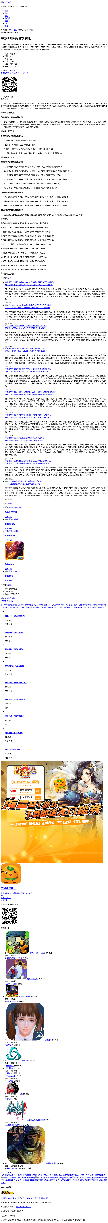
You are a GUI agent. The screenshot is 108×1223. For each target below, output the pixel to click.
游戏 (6, 13)
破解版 (12, 71)
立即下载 (4, 900)
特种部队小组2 (51, 1163)
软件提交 (4, 1198)
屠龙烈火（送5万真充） (14, 733)
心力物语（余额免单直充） (15, 633)
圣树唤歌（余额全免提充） (15, 649)
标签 (6, 26)
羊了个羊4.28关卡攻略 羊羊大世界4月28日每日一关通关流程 (27, 308)
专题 (6, 16)
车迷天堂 (11, 1076)
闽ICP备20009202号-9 (23, 1207)
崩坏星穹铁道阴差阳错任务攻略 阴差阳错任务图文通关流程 (27, 371)
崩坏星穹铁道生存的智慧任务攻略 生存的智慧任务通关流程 (27, 417)
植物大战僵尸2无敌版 (38, 953)
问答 (6, 23)
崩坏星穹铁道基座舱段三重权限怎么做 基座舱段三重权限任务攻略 (29, 394)
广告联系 (36, 1198)
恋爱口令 (48, 1040)
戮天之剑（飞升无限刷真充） (16, 699)
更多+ (10, 278)
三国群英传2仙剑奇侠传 (36, 1120)
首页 (6, 11)
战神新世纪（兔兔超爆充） (15, 666)
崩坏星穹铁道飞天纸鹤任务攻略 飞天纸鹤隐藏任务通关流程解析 (29, 285)
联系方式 (21, 1198)
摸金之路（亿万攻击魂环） (15, 716)
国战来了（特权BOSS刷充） (15, 616)
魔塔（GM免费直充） (13, 749)
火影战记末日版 (25, 996)
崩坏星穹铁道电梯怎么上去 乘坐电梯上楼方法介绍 (24, 440)
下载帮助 (28, 1198)
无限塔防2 (26, 1061)
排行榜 (7, 18)
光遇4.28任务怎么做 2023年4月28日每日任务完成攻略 (25, 351)
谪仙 (21, 1094)
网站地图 (44, 1198)
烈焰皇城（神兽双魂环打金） (16, 683)
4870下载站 (12, 1198)
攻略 (6, 21)
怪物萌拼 (11, 1068)
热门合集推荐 (6, 1173)
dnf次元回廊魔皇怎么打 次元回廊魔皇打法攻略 (22, 484)
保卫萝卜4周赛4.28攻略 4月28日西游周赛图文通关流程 (25, 328)
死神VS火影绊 (32, 979)
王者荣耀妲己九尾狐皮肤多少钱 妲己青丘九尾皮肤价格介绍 (27, 463)
